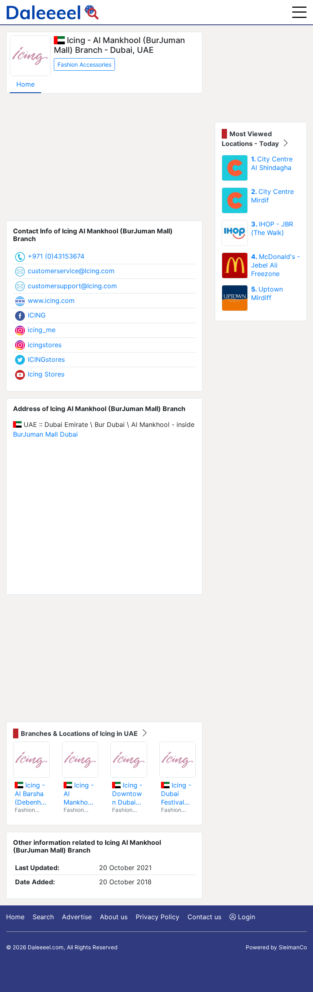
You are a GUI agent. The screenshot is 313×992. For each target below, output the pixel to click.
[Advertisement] (104, 157)
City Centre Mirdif (272, 195)
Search (43, 917)
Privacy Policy (157, 917)
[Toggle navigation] (299, 12)
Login (245, 917)
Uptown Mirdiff (267, 293)
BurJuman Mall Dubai (45, 434)
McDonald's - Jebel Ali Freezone (275, 265)
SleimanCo (293, 947)
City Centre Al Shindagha (272, 163)
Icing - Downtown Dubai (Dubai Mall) (127, 793)
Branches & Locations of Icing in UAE (80, 733)
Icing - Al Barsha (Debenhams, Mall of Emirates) (30, 793)
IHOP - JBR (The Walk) (272, 228)
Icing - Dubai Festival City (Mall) (177, 793)
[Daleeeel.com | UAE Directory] (52, 12)
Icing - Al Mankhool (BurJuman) (80, 793)
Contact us (204, 917)
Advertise (77, 917)
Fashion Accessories (84, 64)
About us (114, 917)
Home (25, 84)
